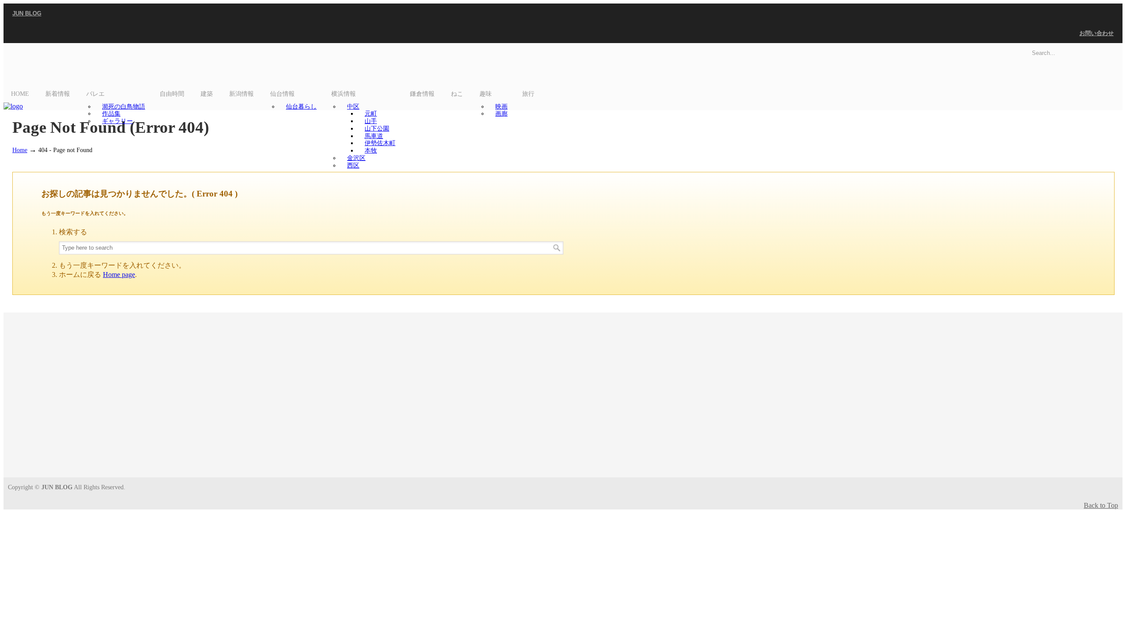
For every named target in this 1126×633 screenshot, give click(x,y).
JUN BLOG (26, 13)
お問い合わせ (1096, 33)
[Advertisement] (563, 399)
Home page (119, 274)
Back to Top (1101, 505)
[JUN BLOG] (13, 106)
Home (19, 149)
